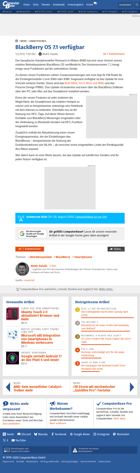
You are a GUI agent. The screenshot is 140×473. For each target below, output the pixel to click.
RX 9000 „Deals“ (66, 11)
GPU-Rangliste (111, 11)
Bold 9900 (71, 83)
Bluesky (43, 434)
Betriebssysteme (41, 257)
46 (25, 322)
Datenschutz (104, 461)
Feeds (10, 434)
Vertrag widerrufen (49, 461)
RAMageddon (24, 11)
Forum (89, 4)
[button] (137, 5)
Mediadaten (32, 461)
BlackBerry (63, 257)
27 (25, 346)
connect (28, 280)
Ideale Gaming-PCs (89, 11)
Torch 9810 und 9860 (91, 83)
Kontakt (20, 461)
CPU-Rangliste (130, 11)
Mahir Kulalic (39, 265)
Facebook (60, 434)
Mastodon (123, 434)
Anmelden (125, 4)
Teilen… (118, 249)
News (23, 41)
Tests (36, 4)
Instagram (103, 434)
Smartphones (37, 41)
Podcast (8, 11)
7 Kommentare (31, 248)
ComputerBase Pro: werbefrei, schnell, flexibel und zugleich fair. (66, 289)
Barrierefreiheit (88, 461)
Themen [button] (45, 4)
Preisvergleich (75, 4)
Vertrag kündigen (69, 461)
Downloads (59, 4)
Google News (82, 434)
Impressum (8, 461)
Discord (26, 434)
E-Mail (53, 266)
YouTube (20, 440)
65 (25, 363)
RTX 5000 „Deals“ (45, 11)
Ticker (26, 4)
